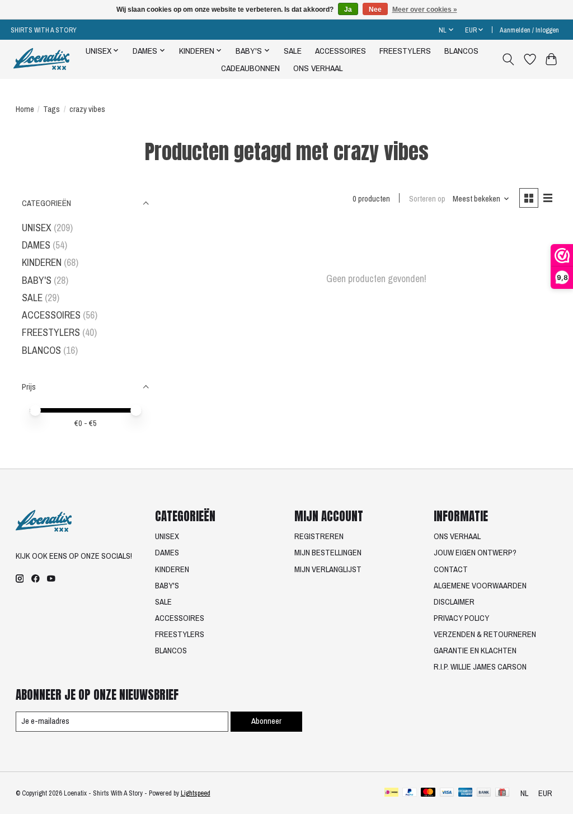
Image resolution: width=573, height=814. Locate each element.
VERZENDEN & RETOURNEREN (485, 634)
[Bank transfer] (484, 793)
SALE (293, 51)
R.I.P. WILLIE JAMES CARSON (480, 666)
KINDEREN (42, 262)
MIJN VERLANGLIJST (327, 569)
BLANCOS (461, 51)
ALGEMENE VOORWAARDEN (480, 585)
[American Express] (465, 793)
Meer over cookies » (424, 9)
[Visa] (447, 793)
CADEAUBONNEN (250, 68)
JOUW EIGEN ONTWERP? (475, 552)
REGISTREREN (319, 536)
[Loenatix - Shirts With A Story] (41, 59)
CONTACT (451, 569)
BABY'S (36, 280)
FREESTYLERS (405, 51)
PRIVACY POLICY (461, 618)
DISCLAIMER (454, 601)
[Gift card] (502, 793)
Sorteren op (427, 198)
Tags (51, 109)
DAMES (36, 244)
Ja (348, 9)
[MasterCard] (428, 793)
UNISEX (36, 227)
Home (25, 109)
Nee (375, 9)
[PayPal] (409, 793)
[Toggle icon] (508, 59)
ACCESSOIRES (340, 51)
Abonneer (266, 721)
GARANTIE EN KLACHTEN (475, 650)
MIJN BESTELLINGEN (327, 552)
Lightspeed (195, 793)
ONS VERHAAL (318, 68)
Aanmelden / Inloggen (529, 30)
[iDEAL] (391, 793)
